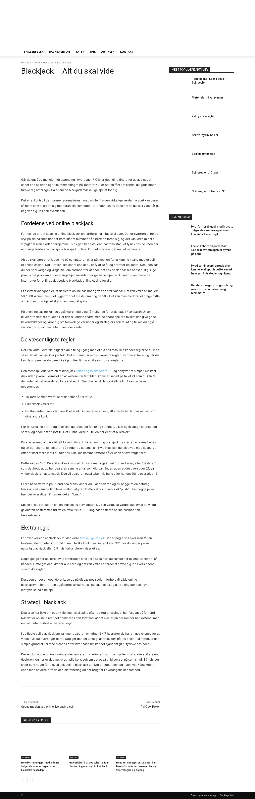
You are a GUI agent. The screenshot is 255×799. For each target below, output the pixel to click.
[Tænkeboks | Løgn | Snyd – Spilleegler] (179, 84)
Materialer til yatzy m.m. (208, 97)
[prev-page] (23, 779)
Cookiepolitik (227, 795)
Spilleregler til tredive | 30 (208, 191)
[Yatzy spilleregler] (179, 122)
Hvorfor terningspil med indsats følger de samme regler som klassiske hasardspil (40, 766)
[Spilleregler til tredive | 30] (179, 197)
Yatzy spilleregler (203, 116)
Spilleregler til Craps (205, 172)
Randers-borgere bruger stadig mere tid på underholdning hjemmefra (211, 289)
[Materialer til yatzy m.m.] (179, 103)
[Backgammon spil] (179, 159)
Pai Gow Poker (150, 706)
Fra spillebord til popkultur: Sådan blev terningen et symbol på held (211, 250)
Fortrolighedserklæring (203, 795)
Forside (25, 62)
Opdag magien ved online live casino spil (47, 706)
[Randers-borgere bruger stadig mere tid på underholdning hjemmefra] (179, 291)
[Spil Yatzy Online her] (179, 141)
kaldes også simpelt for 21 (94, 371)
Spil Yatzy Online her (205, 135)
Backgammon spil (203, 153)
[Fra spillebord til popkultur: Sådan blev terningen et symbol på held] (90, 744)
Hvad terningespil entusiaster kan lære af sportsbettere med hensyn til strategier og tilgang (136, 766)
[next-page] (29, 779)
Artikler (36, 62)
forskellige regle (91, 538)
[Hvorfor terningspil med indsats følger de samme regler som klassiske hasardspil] (43, 744)
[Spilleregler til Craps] (179, 178)
